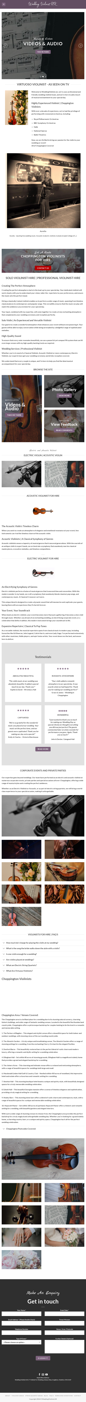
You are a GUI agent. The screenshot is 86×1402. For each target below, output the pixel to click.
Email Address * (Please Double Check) (21, 1320)
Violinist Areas (18, 1396)
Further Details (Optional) (64, 1339)
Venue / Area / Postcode (64, 1329)
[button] (3, 4)
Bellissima (43, 231)
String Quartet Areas (34, 1396)
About (7, 1396)
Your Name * (21, 1310)
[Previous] (5, 45)
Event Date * (64, 1310)
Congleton (55, 1380)
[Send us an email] (43, 1374)
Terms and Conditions (64, 1396)
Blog (46, 1396)
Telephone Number (21, 1329)
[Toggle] (4, 943)
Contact (77, 1396)
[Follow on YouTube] (46, 1374)
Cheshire (61, 1380)
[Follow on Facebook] (39, 1374)
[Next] (81, 45)
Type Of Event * (21, 1339)
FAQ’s (51, 1396)
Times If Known (64, 1320)
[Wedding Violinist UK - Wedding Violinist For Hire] (43, 4)
